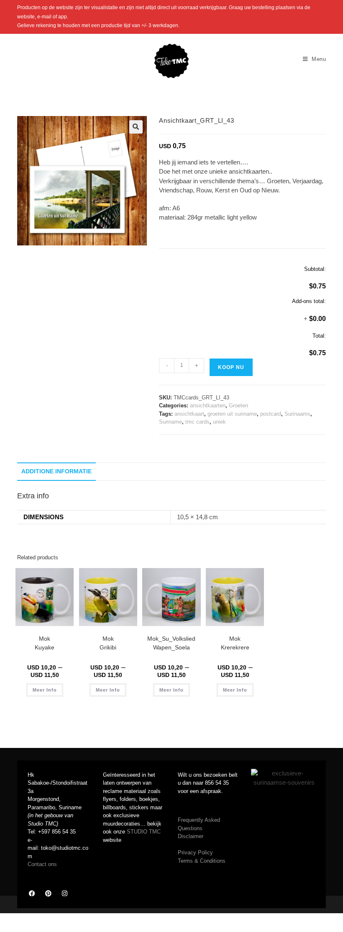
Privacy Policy (195, 852)
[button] (136, 127)
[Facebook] (32, 893)
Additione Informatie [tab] (56, 471)
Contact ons (42, 864)
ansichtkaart (189, 414)
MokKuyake (44, 643)
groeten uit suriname (232, 414)
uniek (219, 422)
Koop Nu (231, 367)
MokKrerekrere (235, 643)
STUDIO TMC (144, 831)
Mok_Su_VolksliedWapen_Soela (171, 643)
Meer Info (45, 689)
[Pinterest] (48, 893)
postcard (270, 414)
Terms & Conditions (201, 861)
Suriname (170, 422)
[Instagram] (64, 893)
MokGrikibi (108, 643)
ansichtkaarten (207, 405)
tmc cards (197, 422)
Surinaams (297, 414)
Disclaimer (190, 836)
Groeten (238, 405)
